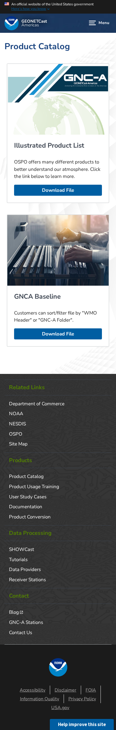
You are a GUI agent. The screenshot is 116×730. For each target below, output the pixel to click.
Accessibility (32, 690)
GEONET (34, 23)
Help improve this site (82, 724)
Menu (104, 22)
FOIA (91, 690)
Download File (58, 190)
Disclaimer (65, 690)
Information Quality (39, 699)
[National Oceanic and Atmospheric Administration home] (12, 23)
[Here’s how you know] (58, 7)
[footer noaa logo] (58, 667)
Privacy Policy (82, 699)
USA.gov (60, 708)
